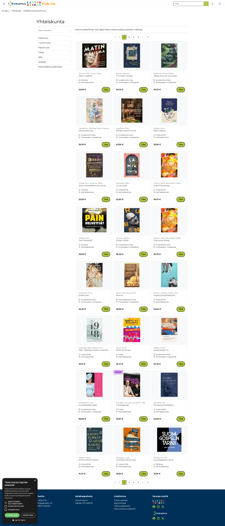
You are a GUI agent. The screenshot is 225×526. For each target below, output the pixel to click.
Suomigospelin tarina (163, 460)
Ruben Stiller (122, 240)
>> (148, 37)
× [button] (35, 480)
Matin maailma (85, 76)
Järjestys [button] (42, 62)
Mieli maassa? (160, 131)
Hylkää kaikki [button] (28, 515)
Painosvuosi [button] (43, 48)
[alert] (20, 501)
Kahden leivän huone (126, 131)
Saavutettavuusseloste (125, 509)
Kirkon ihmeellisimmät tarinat (92, 186)
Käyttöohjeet (120, 503)
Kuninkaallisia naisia (88, 405)
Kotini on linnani (123, 350)
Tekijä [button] (41, 52)
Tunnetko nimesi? (124, 76)
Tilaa (106, 90)
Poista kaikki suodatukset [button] (50, 67)
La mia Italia (121, 186)
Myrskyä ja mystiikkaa (163, 405)
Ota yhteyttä (81, 500)
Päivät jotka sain (86, 131)
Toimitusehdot (121, 500)
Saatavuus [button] (43, 38)
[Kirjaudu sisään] (212, 4)
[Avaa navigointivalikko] (4, 4)
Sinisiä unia (84, 295)
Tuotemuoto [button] (44, 43)
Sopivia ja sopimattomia (164, 295)
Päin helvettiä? (85, 240)
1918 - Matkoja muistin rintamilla (93, 350)
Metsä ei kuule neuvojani (165, 76)
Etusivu (5, 11)
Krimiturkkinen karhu (89, 460)
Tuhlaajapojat (122, 405)
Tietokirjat (16, 11)
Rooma (119, 295)
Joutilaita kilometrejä (126, 460)
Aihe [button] (40, 57)
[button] (20, 520)
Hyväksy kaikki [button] (12, 515)
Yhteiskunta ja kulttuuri (34, 11)
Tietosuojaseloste (122, 506)
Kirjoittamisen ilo (161, 350)
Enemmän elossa (161, 186)
